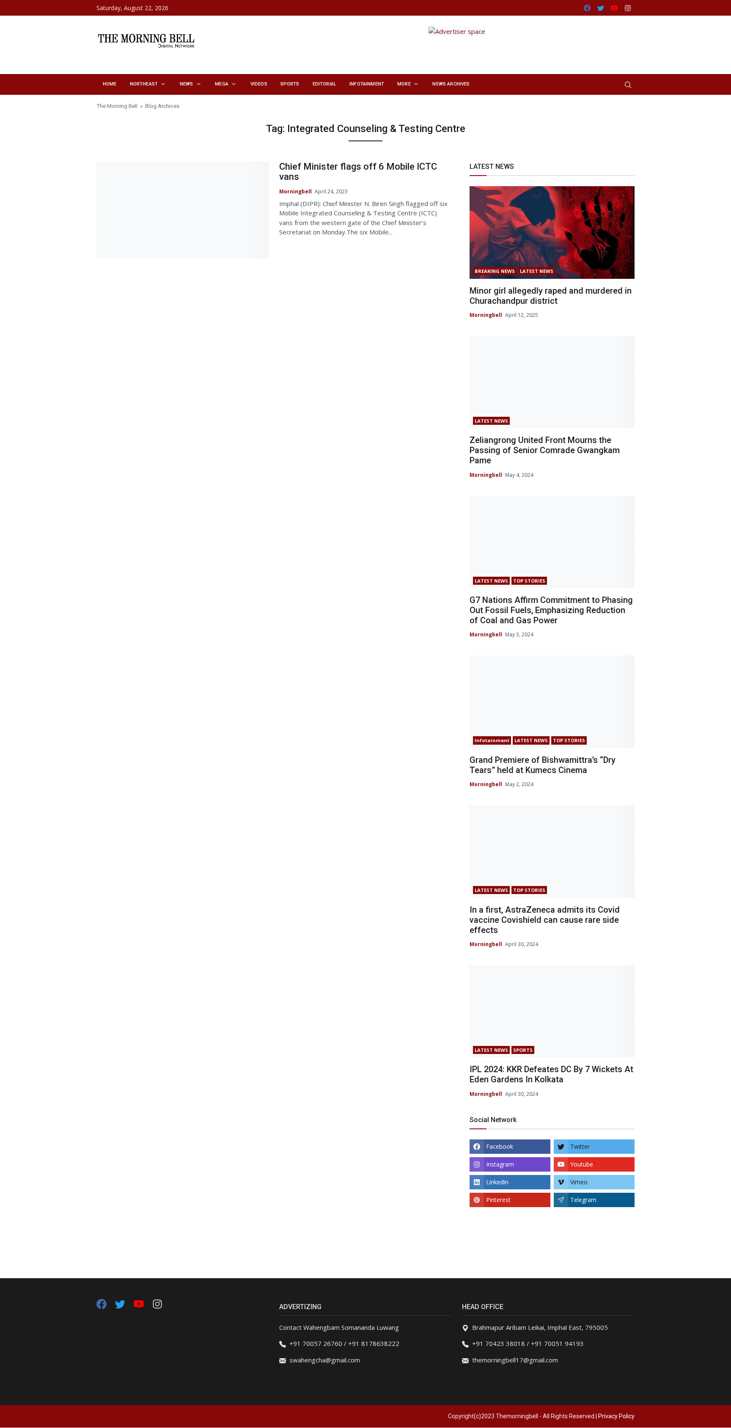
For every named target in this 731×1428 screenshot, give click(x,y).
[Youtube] (140, 1303)
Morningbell (295, 191)
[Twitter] (121, 1303)
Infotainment (492, 740)
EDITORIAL (324, 84)
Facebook (499, 1146)
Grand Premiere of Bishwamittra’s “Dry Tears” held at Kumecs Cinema (543, 765)
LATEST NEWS (536, 271)
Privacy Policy (616, 1416)
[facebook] (101, 1303)
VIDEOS (258, 84)
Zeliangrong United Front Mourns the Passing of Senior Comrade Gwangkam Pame (545, 450)
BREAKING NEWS (495, 271)
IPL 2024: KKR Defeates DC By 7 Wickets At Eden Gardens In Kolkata (551, 1074)
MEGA (221, 84)
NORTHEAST (144, 84)
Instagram (500, 1164)
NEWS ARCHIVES (451, 84)
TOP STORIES (529, 581)
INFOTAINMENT (366, 84)
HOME (110, 84)
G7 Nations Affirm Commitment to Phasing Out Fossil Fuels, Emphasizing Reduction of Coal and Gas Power (551, 610)
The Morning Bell (116, 105)
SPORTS (290, 84)
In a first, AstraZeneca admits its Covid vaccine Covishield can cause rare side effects (545, 920)
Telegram (583, 1200)
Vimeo (579, 1182)
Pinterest (498, 1200)
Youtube (581, 1164)
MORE (404, 84)
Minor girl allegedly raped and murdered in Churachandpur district (551, 296)
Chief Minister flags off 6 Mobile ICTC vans (358, 171)
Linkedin (497, 1182)
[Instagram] (157, 1303)
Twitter (580, 1146)
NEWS (186, 84)
